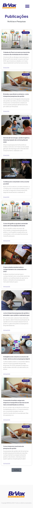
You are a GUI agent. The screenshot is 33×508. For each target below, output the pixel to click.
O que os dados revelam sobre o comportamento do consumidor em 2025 (14, 269)
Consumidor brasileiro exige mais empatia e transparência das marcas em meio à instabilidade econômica (16, 403)
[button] (27, 6)
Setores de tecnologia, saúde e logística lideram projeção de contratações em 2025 (16, 140)
